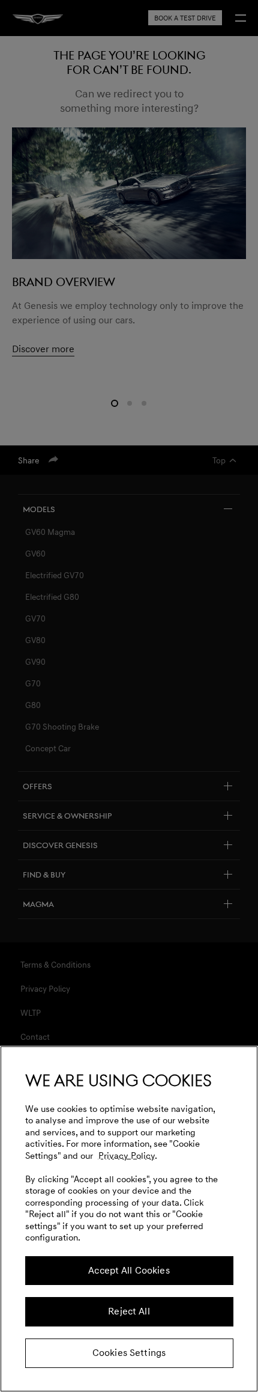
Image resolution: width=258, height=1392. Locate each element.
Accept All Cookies (129, 1270)
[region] (129, 1219)
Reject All (128, 1311)
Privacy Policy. (127, 1156)
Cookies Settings (129, 1353)
